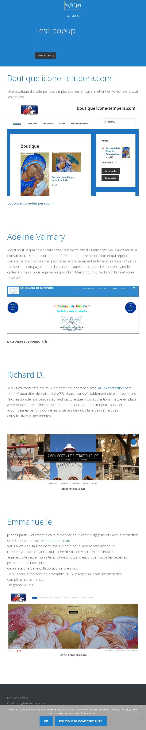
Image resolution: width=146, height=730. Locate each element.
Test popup (55, 30)
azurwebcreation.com (114, 388)
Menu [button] (75, 15)
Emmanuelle (29, 521)
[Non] (141, 717)
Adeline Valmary (36, 236)
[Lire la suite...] (46, 56)
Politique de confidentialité (80, 721)
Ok (46, 721)
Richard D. (25, 374)
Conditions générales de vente (25, 703)
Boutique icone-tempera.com (59, 78)
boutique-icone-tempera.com (29, 203)
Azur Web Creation (73, 5)
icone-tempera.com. (55, 540)
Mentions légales (17, 698)
